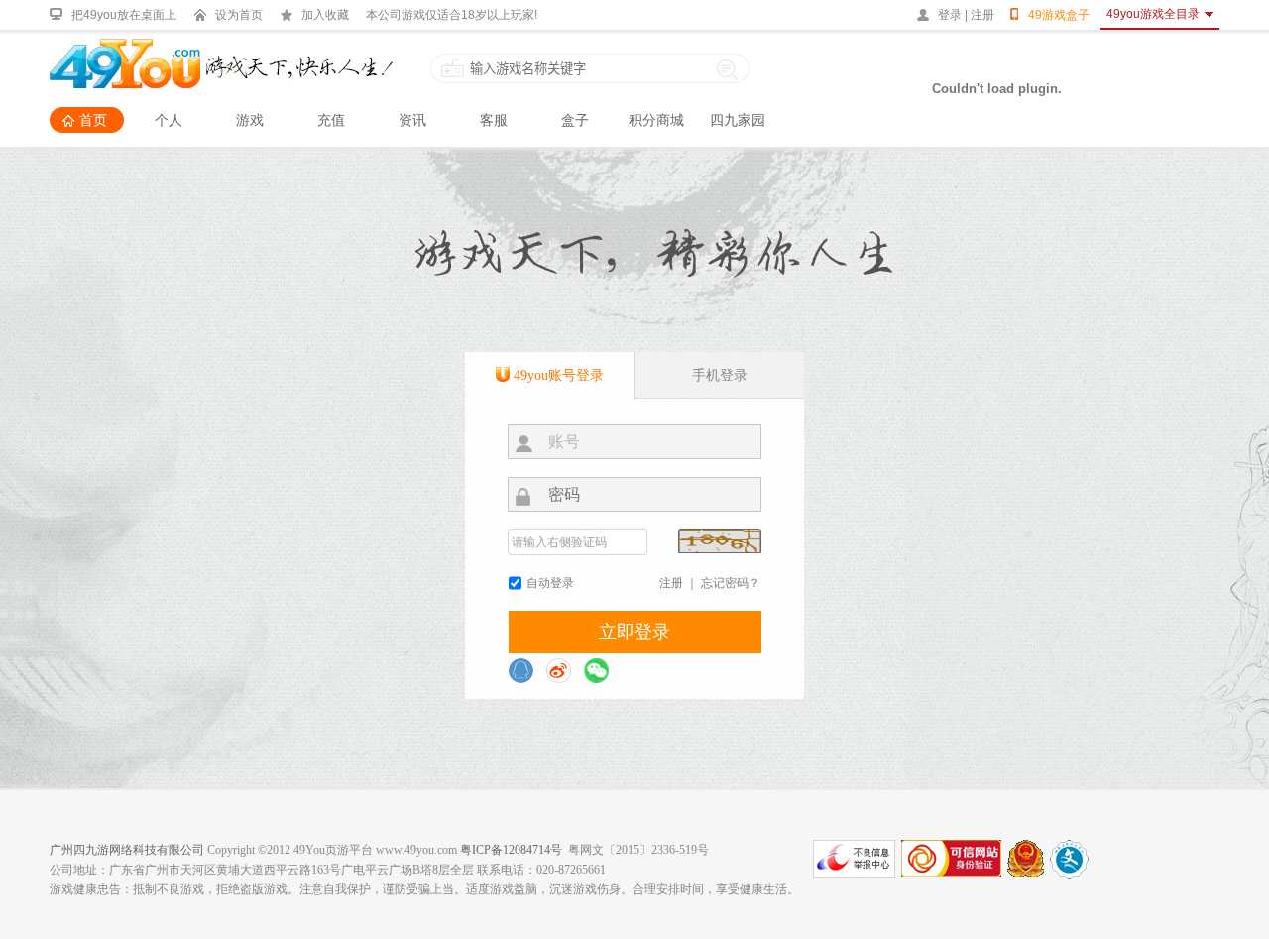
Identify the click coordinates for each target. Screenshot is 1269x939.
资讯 (412, 120)
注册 (982, 15)
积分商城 (656, 120)
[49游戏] (221, 48)
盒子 (575, 120)
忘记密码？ (730, 583)
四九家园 (737, 120)
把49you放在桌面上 (123, 15)
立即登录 (634, 632)
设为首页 (239, 15)
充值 (331, 120)
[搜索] (728, 68)
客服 (494, 120)
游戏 (250, 120)
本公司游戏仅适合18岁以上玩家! (451, 15)
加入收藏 (325, 15)
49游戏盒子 (1059, 15)
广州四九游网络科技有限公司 (127, 850)
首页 (93, 120)
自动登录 (550, 583)
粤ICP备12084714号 (511, 850)
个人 (168, 120)
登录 (950, 15)
